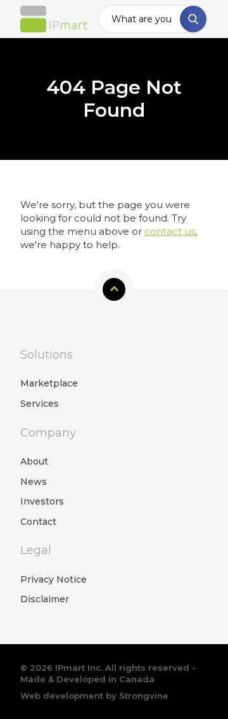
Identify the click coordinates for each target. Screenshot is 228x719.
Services (39, 403)
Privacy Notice (53, 579)
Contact (38, 521)
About (34, 461)
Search (193, 19)
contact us (169, 231)
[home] (53, 19)
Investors (42, 501)
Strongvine (143, 695)
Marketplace (49, 383)
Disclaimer (44, 599)
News (33, 481)
